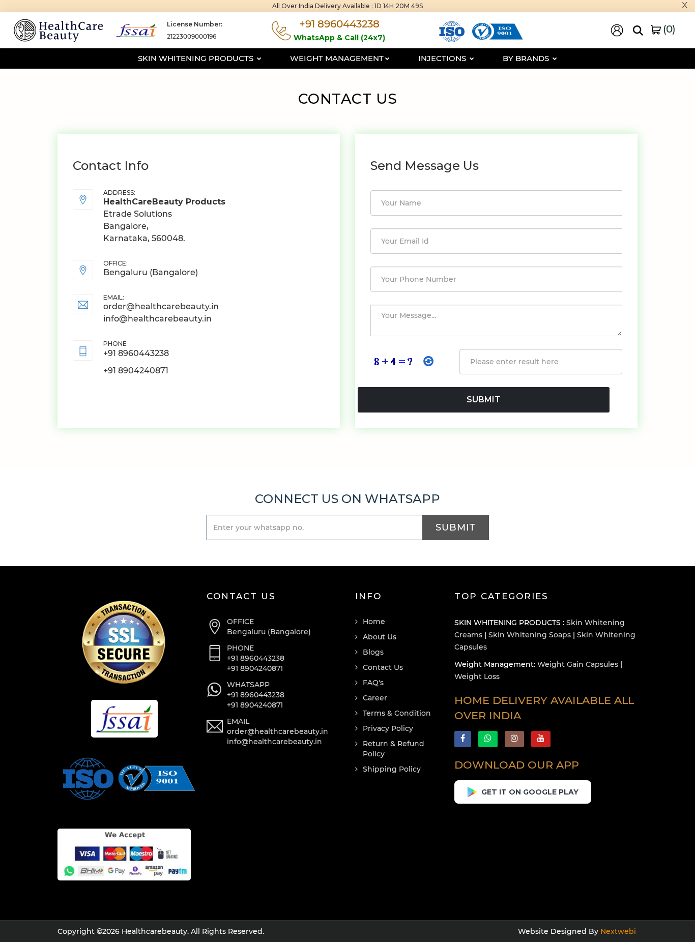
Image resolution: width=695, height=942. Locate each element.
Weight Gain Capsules (577, 664)
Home (374, 621)
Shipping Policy (392, 769)
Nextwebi (617, 931)
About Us (379, 636)
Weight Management (337, 58)
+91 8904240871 (135, 370)
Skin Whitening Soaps (529, 634)
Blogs (373, 652)
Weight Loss (477, 676)
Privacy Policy (388, 728)
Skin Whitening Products (196, 58)
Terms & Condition (397, 713)
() (668, 29)
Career (375, 697)
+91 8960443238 (136, 353)
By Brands (527, 58)
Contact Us (383, 667)
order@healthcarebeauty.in (161, 306)
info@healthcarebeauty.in (157, 318)
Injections (443, 58)
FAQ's (373, 682)
